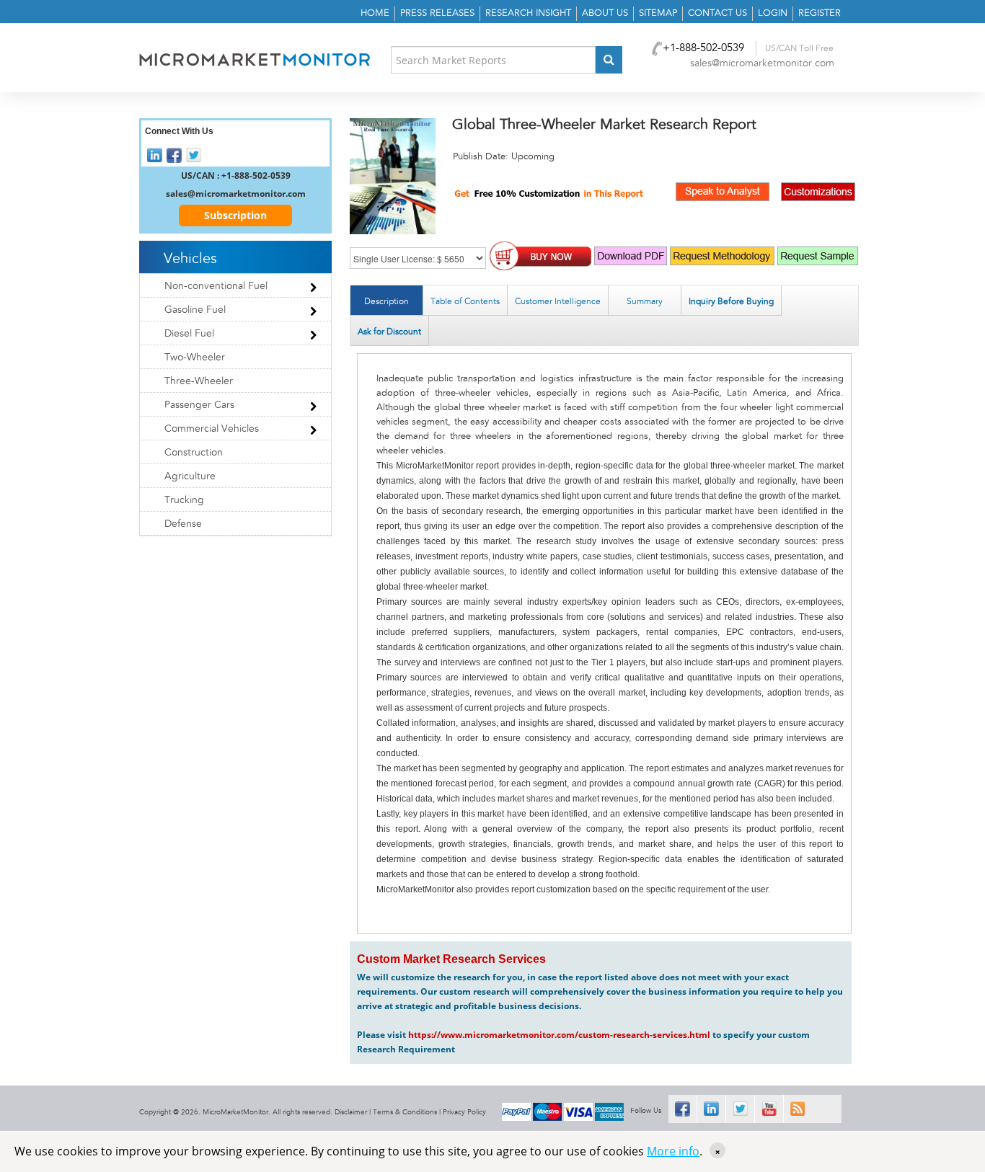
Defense (183, 524)
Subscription (235, 215)
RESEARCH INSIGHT (528, 13)
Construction (193, 453)
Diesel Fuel (189, 334)
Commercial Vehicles (211, 429)
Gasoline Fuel (195, 310)
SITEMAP (658, 13)
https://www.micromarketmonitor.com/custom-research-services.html (559, 1035)
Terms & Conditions (405, 1112)
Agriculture (190, 476)
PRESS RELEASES (437, 13)
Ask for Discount (389, 331)
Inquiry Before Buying (731, 301)
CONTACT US (717, 13)
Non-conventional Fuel (216, 286)
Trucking (184, 500)
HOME (375, 13)
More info (673, 1151)
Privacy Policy (464, 1112)
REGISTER (819, 13)
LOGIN (772, 13)
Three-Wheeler (198, 381)
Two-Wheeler (194, 357)
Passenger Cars (199, 405)
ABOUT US (605, 13)
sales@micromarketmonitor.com (762, 63)
